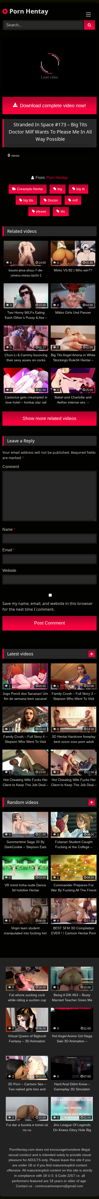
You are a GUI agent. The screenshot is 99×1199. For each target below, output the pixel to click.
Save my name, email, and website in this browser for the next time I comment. (47, 606)
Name (8, 529)
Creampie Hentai (30, 189)
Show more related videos (49, 418)
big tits (28, 200)
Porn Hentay (28, 11)
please (41, 211)
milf (75, 200)
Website (9, 570)
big (59, 189)
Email (8, 550)
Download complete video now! (52, 105)
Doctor (53, 200)
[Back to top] (84, 1184)
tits (63, 211)
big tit (80, 189)
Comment (10, 467)
